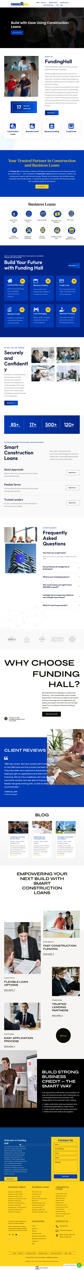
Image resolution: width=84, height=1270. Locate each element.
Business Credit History (15, 1209)
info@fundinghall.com (66, 1230)
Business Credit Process (15, 1194)
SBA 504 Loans (60, 1200)
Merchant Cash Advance (56, 221)
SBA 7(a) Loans (60, 1198)
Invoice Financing (42, 237)
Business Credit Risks (14, 1205)
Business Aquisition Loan (70, 238)
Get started (17, 32)
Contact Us (35, 1241)
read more (13, 855)
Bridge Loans (59, 1203)
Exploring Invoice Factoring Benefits (39, 838)
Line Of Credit (41, 220)
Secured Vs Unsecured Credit (17, 1198)
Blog (61, 5)
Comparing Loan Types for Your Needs (17, 838)
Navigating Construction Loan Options (65, 838)
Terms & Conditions (40, 1257)
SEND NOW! (65, 1176)
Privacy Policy (30, 1257)
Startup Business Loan (13, 237)
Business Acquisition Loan (39, 1212)
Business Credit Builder (15, 1192)
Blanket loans (60, 1216)
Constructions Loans (62, 1207)
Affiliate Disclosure (52, 1257)
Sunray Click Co (55, 1261)
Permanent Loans (61, 1196)
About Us (43, 2)
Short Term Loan (13, 221)
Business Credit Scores (15, 1196)
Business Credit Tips (14, 1212)
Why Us (34, 1231)
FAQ (57, 5)
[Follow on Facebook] (9, 1234)
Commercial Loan (15, 843)
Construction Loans (62, 843)
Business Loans (64, 2)
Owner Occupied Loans (63, 1214)
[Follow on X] (13, 1234)
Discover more (51, 714)
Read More (50, 113)
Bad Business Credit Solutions (17, 1207)
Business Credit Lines (14, 1201)
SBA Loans (70, 220)
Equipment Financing (27, 237)
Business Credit (53, 2)
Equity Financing (60, 1211)
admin (13, 841)
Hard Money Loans (61, 1205)
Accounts (36, 843)
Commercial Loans (48, 5)
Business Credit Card (56, 237)
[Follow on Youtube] (16, 1234)
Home (37, 2)
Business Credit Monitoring (16, 1203)
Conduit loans (60, 1209)
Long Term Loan (27, 221)
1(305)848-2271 (64, 1226)
